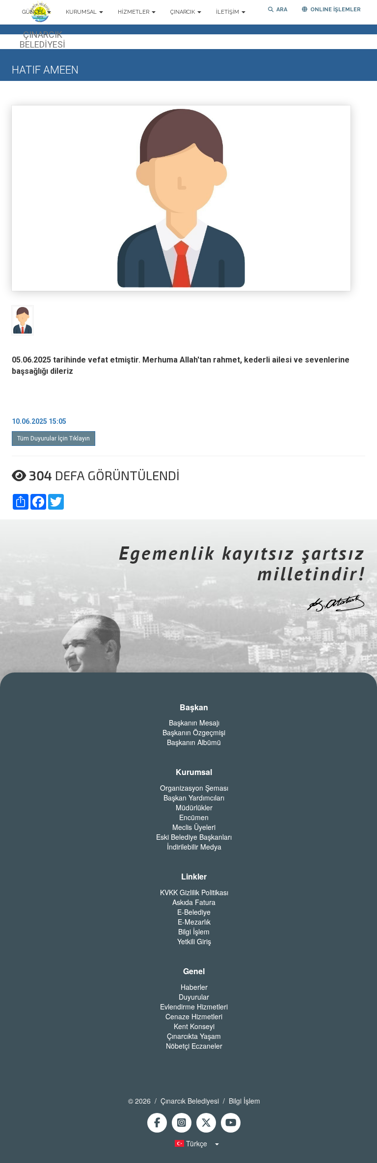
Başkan (194, 707)
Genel (194, 971)
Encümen (194, 817)
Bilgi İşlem (194, 931)
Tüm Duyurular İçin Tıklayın (53, 438)
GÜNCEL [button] (34, 12)
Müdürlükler (194, 807)
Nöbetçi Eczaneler (194, 1046)
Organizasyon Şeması (194, 788)
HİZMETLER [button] (134, 12)
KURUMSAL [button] (82, 12)
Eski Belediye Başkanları (194, 837)
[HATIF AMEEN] (22, 320)
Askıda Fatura (193, 902)
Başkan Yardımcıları (193, 797)
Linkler (194, 876)
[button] (194, 1143)
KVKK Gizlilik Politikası (194, 892)
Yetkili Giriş (194, 941)
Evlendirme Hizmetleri (194, 1006)
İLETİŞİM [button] (228, 12)
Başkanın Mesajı (194, 722)
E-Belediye (194, 912)
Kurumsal (194, 772)
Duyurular (194, 997)
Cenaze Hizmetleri (193, 1016)
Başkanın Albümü (194, 742)
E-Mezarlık (194, 922)
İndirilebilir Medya (194, 847)
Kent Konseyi (194, 1026)
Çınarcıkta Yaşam (194, 1036)
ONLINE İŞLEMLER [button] (334, 9)
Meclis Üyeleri (193, 827)
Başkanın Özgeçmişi (193, 732)
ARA (280, 9)
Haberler (194, 987)
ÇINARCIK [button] (183, 12)
